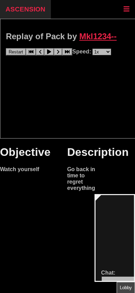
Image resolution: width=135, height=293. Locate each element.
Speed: (82, 52)
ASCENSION (25, 9)
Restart (16, 52)
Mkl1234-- (98, 36)
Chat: (108, 273)
